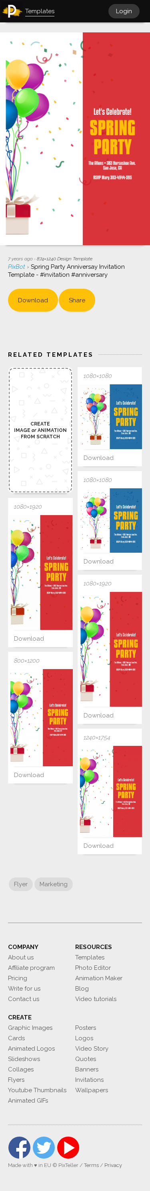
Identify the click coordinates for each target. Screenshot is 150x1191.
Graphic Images (30, 1027)
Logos (84, 1038)
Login (124, 11)
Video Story (91, 1048)
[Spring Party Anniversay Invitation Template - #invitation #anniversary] (110, 416)
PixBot (17, 266)
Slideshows (24, 1059)
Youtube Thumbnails (37, 1090)
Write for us (24, 988)
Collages (21, 1069)
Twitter (44, 1148)
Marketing (54, 884)
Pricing (17, 978)
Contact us (23, 999)
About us (21, 957)
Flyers (16, 1079)
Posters (85, 1027)
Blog (82, 988)
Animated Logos (31, 1048)
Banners (86, 1069)
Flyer (21, 884)
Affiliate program (31, 967)
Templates (89, 957)
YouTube (68, 1148)
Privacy (113, 1165)
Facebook (19, 1148)
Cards (16, 1038)
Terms (91, 1165)
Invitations (89, 1079)
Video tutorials (95, 999)
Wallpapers (91, 1090)
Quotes (85, 1059)
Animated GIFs (28, 1100)
